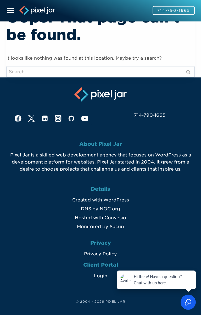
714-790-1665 (173, 10)
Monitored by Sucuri (100, 226)
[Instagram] (58, 118)
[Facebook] (18, 118)
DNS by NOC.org (100, 208)
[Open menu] (11, 10)
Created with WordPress (100, 200)
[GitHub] (71, 118)
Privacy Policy (100, 253)
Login (100, 275)
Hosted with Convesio (100, 217)
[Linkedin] (45, 118)
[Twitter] (31, 118)
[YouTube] (85, 118)
